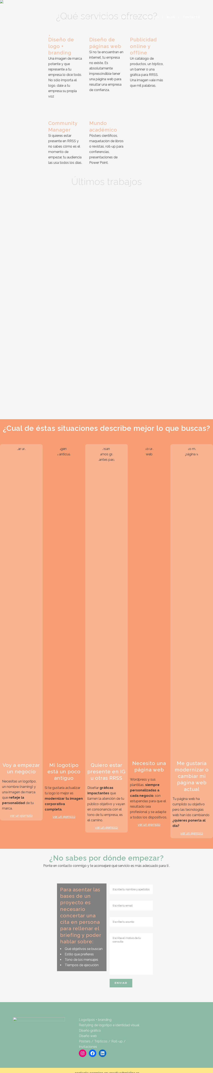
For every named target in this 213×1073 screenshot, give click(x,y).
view (43, 213)
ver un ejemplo (21, 816)
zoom (25, 213)
